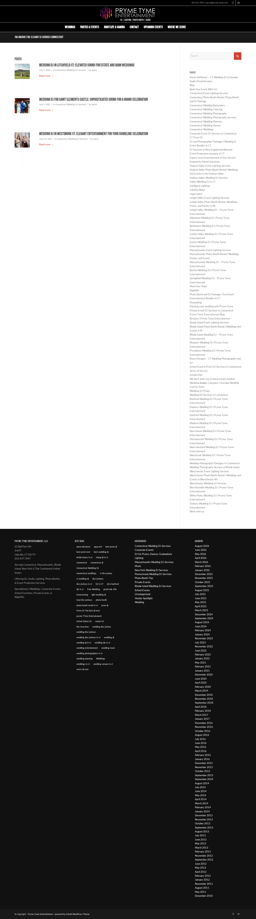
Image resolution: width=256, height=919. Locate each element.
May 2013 (200, 844)
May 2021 (200, 663)
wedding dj (109, 637)
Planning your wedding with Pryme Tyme (211, 306)
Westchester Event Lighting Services (209, 471)
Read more (45, 76)
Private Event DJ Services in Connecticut (211, 311)
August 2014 (202, 783)
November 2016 (204, 727)
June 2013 (201, 840)
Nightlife (194, 290)
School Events (142, 590)
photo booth (101, 600)
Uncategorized (142, 594)
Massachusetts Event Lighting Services (210, 250)
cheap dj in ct (102, 557)
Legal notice (196, 194)
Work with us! (197, 511)
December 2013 (204, 815)
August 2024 (202, 622)
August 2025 (202, 590)
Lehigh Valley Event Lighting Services (209, 198)
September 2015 (204, 775)
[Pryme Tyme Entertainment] (128, 14)
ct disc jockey (106, 573)
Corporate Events (144, 550)
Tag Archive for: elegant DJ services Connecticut (39, 37)
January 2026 (202, 570)
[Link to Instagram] (233, 3)
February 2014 (203, 807)
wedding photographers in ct (89, 653)
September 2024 (204, 618)
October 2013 (202, 823)
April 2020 (201, 683)
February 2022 (203, 655)
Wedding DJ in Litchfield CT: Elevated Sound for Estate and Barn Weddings (87, 65)
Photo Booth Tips (144, 578)
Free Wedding (93, 589)
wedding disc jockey (101, 627)
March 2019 (201, 691)
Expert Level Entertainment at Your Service (213, 158)
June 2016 (201, 743)
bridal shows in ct (84, 557)
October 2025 (202, 582)
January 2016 (202, 759)
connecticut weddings (86, 573)
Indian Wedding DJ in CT (203, 182)
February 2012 (203, 876)
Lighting (139, 558)
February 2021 (203, 667)
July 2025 (200, 594)
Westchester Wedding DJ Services (208, 483)
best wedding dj (101, 552)
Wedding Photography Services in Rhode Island (214, 467)
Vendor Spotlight (144, 598)
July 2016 (200, 739)
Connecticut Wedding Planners (206, 122)
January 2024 (202, 634)
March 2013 (201, 848)
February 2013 (203, 852)
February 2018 (203, 711)
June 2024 (201, 626)
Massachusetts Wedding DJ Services (154, 562)
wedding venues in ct (103, 664)
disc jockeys (97, 579)
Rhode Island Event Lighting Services (209, 323)
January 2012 (202, 880)
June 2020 (201, 679)
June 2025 (201, 598)
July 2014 (200, 787)
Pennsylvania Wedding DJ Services (153, 574)
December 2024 (204, 614)
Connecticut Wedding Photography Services (213, 117)
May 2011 (200, 892)
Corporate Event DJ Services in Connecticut (213, 134)
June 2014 (201, 791)
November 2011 (204, 884)
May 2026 (200, 554)
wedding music (108, 648)
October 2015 (202, 771)
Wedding (139, 602)
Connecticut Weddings (202, 129)
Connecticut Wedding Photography (208, 113)
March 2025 (201, 610)
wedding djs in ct (102, 643)
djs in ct (80, 589)
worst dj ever (82, 669)
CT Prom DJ (196, 137)
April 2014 (201, 799)
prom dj (104, 605)
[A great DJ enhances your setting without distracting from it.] (22, 140)
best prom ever (83, 552)
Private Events (142, 582)
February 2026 (203, 566)
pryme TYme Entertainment (89, 616)
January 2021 (202, 671)
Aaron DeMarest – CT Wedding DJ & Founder (214, 77)
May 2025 (200, 602)
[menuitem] (70, 27)
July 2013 (200, 835)
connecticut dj (97, 563)
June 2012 (201, 864)
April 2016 (201, 751)
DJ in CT (99, 584)
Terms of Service (198, 371)
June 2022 (201, 651)
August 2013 (202, 832)
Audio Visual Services (201, 81)
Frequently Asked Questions (205, 162)
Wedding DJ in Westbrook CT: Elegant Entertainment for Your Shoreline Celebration (93, 133)
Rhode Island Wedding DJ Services (153, 586)
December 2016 (204, 723)
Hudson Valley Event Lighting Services (210, 166)
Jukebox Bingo (197, 190)
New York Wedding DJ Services (151, 570)
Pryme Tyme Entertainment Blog (207, 314)
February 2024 (203, 630)
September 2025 (204, 586)
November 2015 (204, 767)
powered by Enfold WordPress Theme (72, 914)
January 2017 (202, 719)
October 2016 (202, 731)
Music (138, 566)
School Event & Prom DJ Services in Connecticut (215, 367)
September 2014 (204, 779)
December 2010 (204, 896)
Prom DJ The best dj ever (88, 611)
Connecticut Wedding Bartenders (207, 105)
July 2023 (200, 643)
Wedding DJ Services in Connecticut (209, 395)
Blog (192, 85)
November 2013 (204, 820)
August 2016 (202, 735)
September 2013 (204, 828)
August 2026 (202, 546)
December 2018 (204, 695)
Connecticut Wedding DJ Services (70, 70)
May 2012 (200, 868)
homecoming (82, 595)
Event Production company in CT (207, 154)
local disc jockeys (84, 600)
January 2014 (202, 811)
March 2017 (201, 715)
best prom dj (111, 547)
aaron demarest (83, 547)
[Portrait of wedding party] (22, 71)
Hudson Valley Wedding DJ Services (209, 178)
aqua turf (98, 547)
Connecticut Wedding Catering (206, 109)
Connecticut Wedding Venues (205, 125)
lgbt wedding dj (99, 595)
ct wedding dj (82, 579)
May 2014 (200, 795)
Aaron (94, 70)
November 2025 (204, 578)
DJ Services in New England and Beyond (211, 150)
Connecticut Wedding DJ (87, 568)
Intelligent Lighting (200, 186)
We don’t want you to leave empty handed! (212, 379)
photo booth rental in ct (87, 605)
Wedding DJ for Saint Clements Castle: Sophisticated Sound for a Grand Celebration (93, 99)
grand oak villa (110, 589)
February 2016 (203, 755)
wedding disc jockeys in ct (88, 637)
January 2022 (202, 658)
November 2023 (204, 638)
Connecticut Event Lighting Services (209, 93)
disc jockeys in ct (84, 584)
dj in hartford (113, 584)
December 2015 (204, 763)
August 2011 (202, 888)
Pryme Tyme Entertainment (40, 914)
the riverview (82, 627)
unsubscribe (196, 375)
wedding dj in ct (83, 643)
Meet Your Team (198, 286)
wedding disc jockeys (86, 632)
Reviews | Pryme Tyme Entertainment (210, 319)
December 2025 (204, 574)
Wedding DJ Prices (200, 391)
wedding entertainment (87, 648)
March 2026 (201, 562)
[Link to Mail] (238, 3)
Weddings (100, 659)
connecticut (81, 563)
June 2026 (201, 550)
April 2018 (201, 707)
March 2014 (201, 803)
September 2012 (204, 860)
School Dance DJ (84, 621)
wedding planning (84, 659)
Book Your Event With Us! (203, 89)
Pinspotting (196, 302)
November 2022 (204, 646)
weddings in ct (83, 664)
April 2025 (201, 606)
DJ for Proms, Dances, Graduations (153, 554)
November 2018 (204, 699)
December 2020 (204, 675)
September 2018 (204, 703)
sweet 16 (99, 621)
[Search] (190, 27)
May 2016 (200, 747)
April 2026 (201, 558)
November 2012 (204, 856)
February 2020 (203, 687)
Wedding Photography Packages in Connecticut (215, 463)
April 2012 (201, 872)
